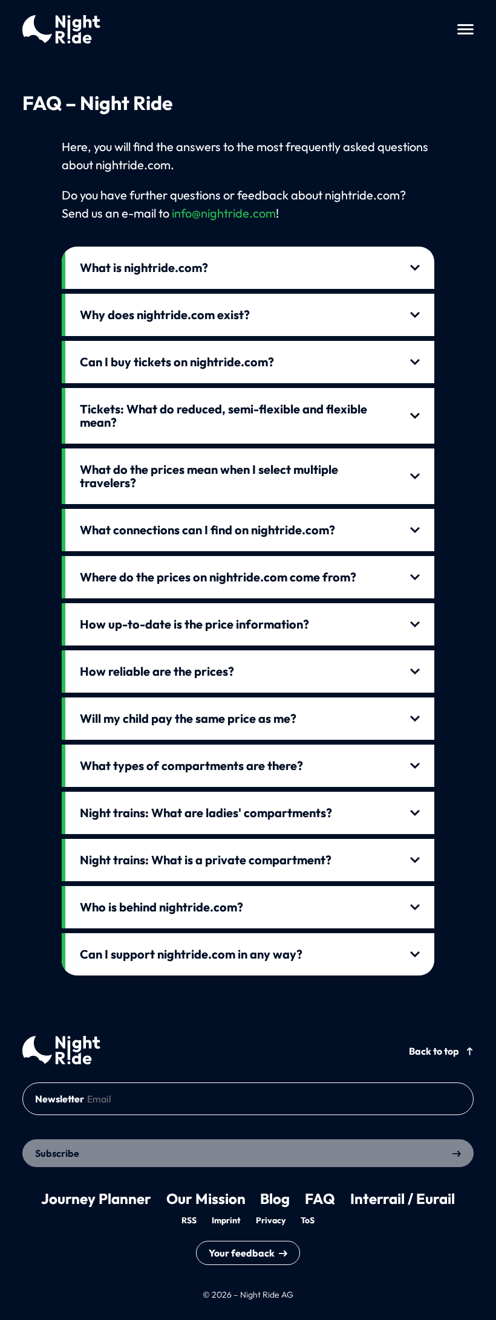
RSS (189, 1220)
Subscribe (57, 1153)
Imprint (226, 1220)
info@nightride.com (224, 213)
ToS (308, 1220)
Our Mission (206, 1198)
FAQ (320, 1198)
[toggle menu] (465, 29)
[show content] (248, 265)
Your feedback (242, 1253)
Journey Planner (96, 1198)
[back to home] (61, 1050)
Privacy (271, 1220)
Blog (275, 1198)
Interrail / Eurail (402, 1198)
